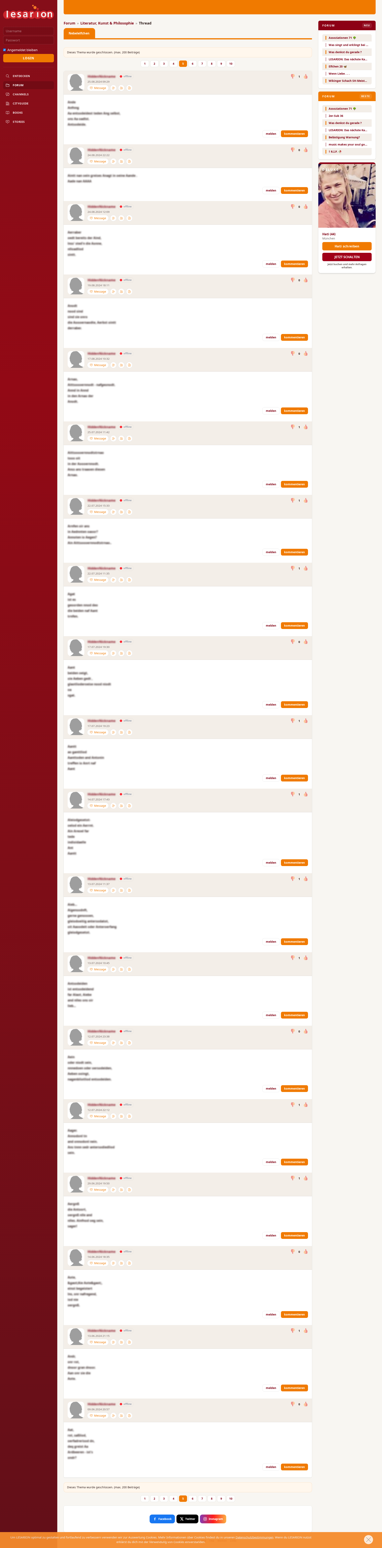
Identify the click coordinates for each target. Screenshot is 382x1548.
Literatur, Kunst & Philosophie (107, 23)
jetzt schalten (347, 257)
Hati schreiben (347, 246)
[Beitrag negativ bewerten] (292, 76)
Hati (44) (328, 234)
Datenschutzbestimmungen (254, 1537)
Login (28, 58)
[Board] (129, 88)
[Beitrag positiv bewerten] (305, 76)
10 (230, 63)
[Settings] (113, 88)
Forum (69, 23)
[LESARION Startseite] (28, 12)
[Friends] (121, 88)
